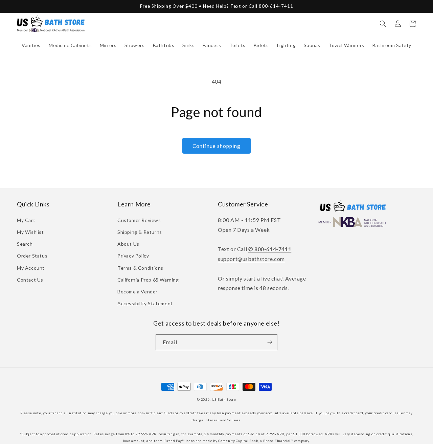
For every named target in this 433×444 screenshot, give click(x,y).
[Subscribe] (269, 342)
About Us (128, 244)
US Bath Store (224, 399)
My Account (31, 268)
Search (25, 244)
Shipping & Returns (139, 232)
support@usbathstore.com (251, 259)
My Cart (26, 220)
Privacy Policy (133, 256)
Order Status (32, 256)
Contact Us (30, 280)
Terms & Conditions (140, 268)
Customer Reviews (139, 220)
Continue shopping (216, 146)
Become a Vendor (137, 291)
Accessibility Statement (145, 303)
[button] (31, 45)
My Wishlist (30, 232)
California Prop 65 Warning (148, 280)
